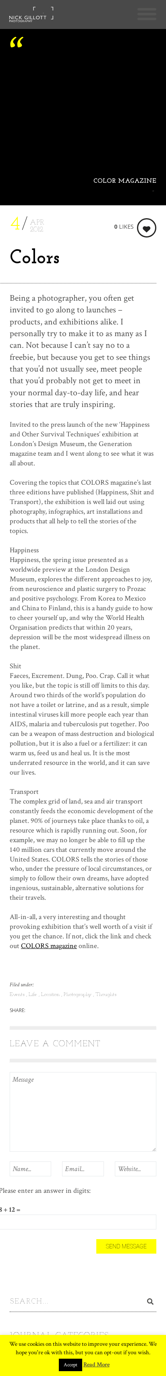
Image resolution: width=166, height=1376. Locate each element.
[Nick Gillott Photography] (31, 16)
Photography (78, 995)
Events (18, 995)
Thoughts (105, 995)
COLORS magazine (49, 945)
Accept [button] (70, 1365)
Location (51, 995)
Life (34, 995)
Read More (96, 1364)
